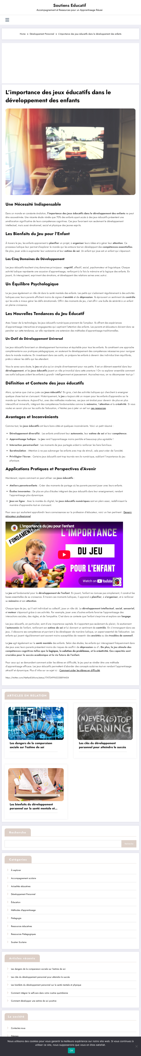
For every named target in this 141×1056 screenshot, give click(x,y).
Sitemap (15, 1036)
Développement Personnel (23, 894)
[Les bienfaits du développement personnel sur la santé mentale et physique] (36, 784)
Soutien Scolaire (18, 942)
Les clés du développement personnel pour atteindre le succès (102, 745)
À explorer (16, 870)
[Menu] (7, 20)
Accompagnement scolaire (23, 878)
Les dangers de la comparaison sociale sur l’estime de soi (31, 745)
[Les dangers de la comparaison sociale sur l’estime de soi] (36, 723)
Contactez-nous (18, 1028)
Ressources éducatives (21, 926)
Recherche (17, 832)
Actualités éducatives (20, 886)
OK (71, 1050)
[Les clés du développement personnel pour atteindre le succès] (105, 723)
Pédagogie (16, 918)
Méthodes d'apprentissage (23, 910)
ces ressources (98, 408)
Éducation (15, 902)
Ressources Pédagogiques (23, 934)
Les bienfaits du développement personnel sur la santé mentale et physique (32, 806)
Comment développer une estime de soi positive (33, 1000)
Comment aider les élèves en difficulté (79, 670)
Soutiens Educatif (69, 5)
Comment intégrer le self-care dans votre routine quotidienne (39, 993)
